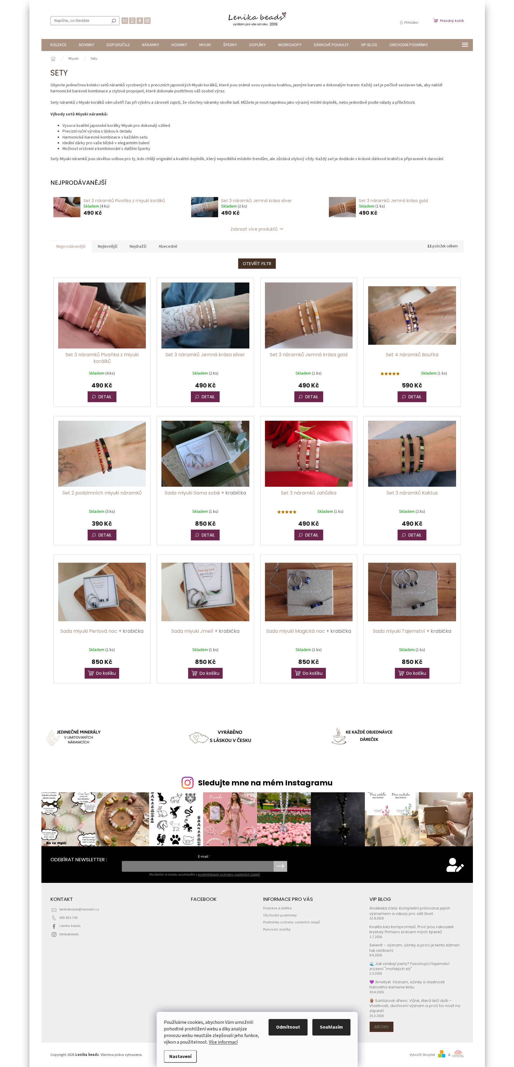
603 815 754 (68, 917)
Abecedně (168, 247)
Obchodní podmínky (280, 915)
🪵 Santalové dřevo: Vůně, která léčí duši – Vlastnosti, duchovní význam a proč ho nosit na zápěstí (414, 1006)
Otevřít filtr (257, 264)
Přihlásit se (280, 866)
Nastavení (180, 1056)
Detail (105, 397)
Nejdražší (138, 247)
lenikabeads (69, 934)
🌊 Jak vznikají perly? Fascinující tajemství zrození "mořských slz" (409, 966)
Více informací (223, 1042)
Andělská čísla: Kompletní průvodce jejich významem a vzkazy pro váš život (409, 911)
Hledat (114, 21)
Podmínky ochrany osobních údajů (291, 922)
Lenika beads (69, 925)
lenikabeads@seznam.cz (79, 909)
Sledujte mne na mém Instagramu (265, 783)
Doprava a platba (277, 908)
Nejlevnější (107, 247)
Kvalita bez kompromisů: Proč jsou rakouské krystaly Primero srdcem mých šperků (411, 929)
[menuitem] (58, 45)
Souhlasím (331, 1027)
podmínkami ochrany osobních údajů (229, 874)
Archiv (381, 1027)
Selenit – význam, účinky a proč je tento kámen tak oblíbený (414, 948)
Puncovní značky (276, 929)
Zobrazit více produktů (254, 229)
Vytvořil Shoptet (422, 1054)
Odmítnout (288, 1027)
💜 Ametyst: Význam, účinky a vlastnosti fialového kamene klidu (407, 984)
